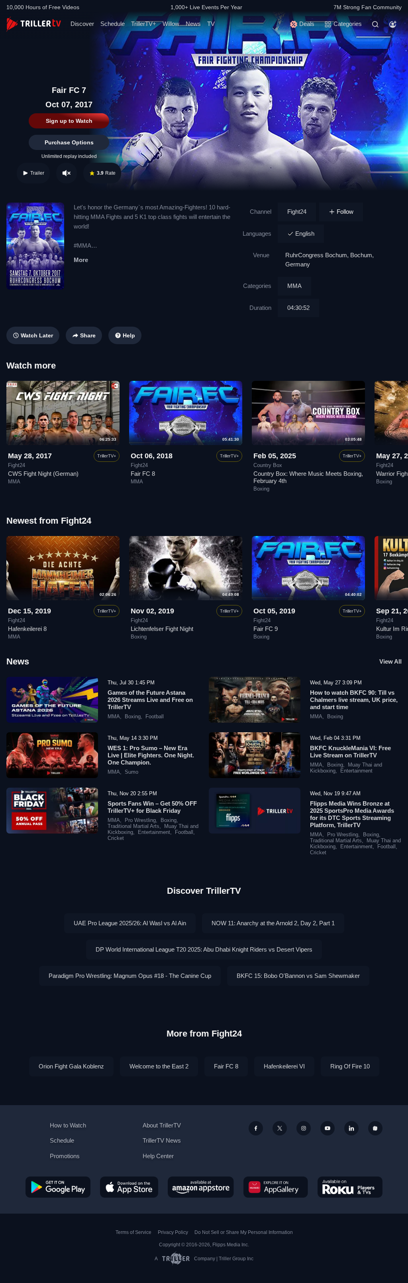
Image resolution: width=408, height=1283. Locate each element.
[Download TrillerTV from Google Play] (58, 1187)
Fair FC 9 (265, 628)
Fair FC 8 (143, 473)
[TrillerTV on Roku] (350, 1187)
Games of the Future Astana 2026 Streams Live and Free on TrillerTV (150, 699)
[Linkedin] (351, 1128)
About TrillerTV (162, 1125)
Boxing (261, 489)
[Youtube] (327, 1128)
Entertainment (356, 771)
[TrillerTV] (33, 24)
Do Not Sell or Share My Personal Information (243, 1232)
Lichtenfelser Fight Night (162, 628)
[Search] (375, 24)
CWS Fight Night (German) (43, 473)
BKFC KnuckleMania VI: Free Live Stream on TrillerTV (350, 752)
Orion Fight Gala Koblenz (71, 1066)
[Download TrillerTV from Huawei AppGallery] (275, 1187)
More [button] (81, 259)
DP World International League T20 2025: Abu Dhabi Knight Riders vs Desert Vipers (204, 949)
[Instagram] (303, 1128)
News (193, 23)
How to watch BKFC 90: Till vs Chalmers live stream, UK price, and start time (354, 699)
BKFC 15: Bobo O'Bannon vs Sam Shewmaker (298, 975)
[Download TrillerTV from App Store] (129, 1187)
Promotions (65, 1156)
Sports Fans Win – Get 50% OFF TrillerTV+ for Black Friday (152, 807)
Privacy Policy (173, 1232)
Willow (171, 23)
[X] (280, 1128)
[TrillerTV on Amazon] (201, 1187)
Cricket (116, 838)
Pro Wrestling (140, 820)
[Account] (393, 24)
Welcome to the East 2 (158, 1066)
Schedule (112, 23)
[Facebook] (256, 1128)
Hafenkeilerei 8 (27, 628)
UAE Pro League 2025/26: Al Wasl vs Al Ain (130, 923)
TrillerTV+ (143, 23)
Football (154, 716)
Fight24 (296, 211)
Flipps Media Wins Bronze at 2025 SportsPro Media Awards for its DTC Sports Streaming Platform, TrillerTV (352, 814)
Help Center (158, 1156)
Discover (82, 23)
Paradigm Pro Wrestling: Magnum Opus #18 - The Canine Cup (130, 975)
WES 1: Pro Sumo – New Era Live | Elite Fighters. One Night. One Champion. (151, 755)
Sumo (131, 772)
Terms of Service (133, 1232)
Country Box (267, 465)
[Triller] (375, 1128)
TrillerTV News (162, 1140)
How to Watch (68, 1125)
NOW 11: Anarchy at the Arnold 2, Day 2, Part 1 (273, 923)
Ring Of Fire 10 (350, 1066)
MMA (294, 285)
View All (390, 661)
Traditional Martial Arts (133, 826)
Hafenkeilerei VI (284, 1066)
